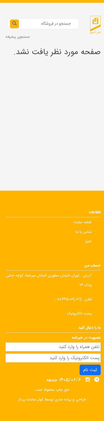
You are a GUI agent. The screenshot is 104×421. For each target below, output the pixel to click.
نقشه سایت (82, 222)
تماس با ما (84, 232)
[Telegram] (96, 379)
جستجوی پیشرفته (18, 36)
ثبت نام (90, 369)
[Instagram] (87, 379)
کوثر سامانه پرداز (30, 399)
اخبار (88, 241)
